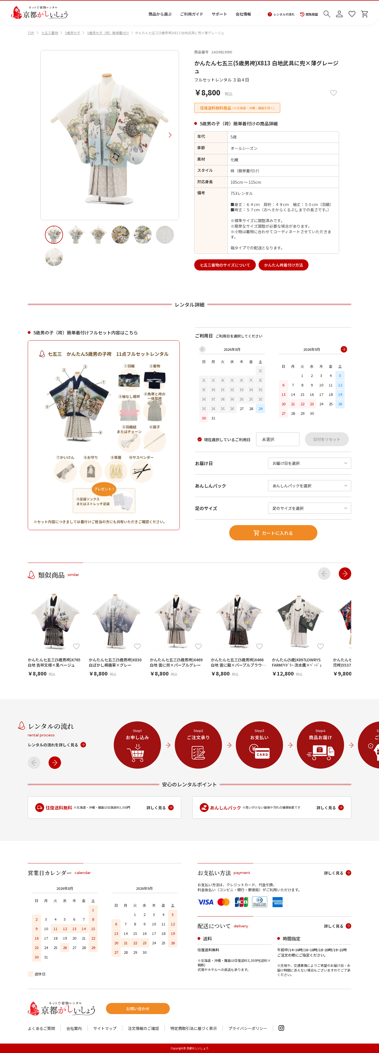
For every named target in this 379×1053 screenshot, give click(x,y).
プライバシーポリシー (247, 1028)
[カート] (364, 13)
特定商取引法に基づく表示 (193, 1028)
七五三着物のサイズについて (225, 265)
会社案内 (74, 1028)
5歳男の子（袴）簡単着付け (108, 32)
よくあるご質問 (41, 1028)
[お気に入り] (351, 13)
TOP (31, 32)
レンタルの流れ (284, 14)
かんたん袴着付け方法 (283, 265)
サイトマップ (105, 1028)
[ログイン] (339, 13)
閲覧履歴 (312, 14)
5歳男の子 (72, 32)
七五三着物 (49, 32)
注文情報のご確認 (143, 1028)
